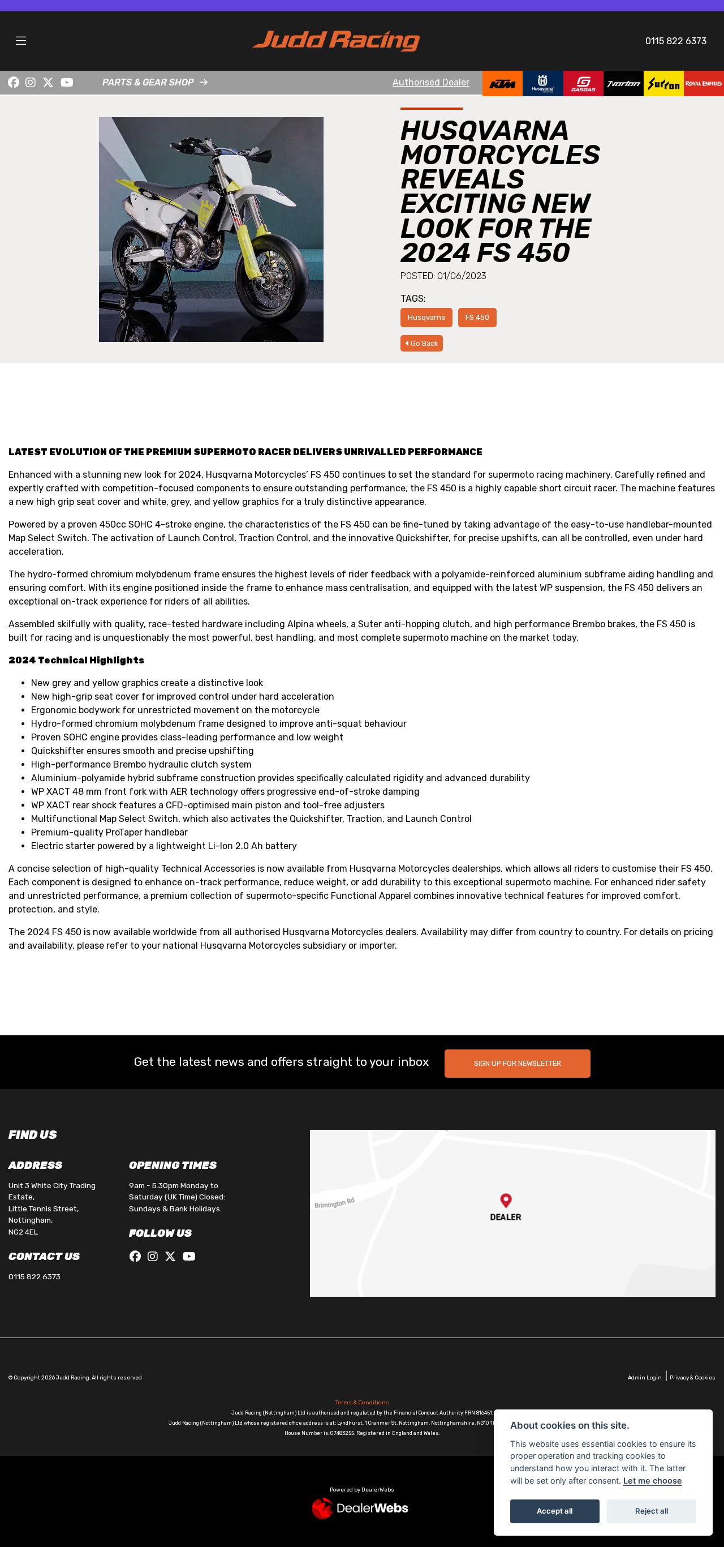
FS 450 (477, 317)
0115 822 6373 (675, 41)
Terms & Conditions (362, 1402)
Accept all (554, 1510)
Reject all (651, 1510)
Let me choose (652, 1480)
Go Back (423, 343)
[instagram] (31, 83)
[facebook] (14, 83)
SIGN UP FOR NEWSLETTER (517, 1063)
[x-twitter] (48, 83)
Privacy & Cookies (693, 1377)
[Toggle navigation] (21, 41)
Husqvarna (426, 317)
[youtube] (67, 83)
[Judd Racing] (336, 40)
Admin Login (645, 1377)
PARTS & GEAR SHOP (148, 82)
